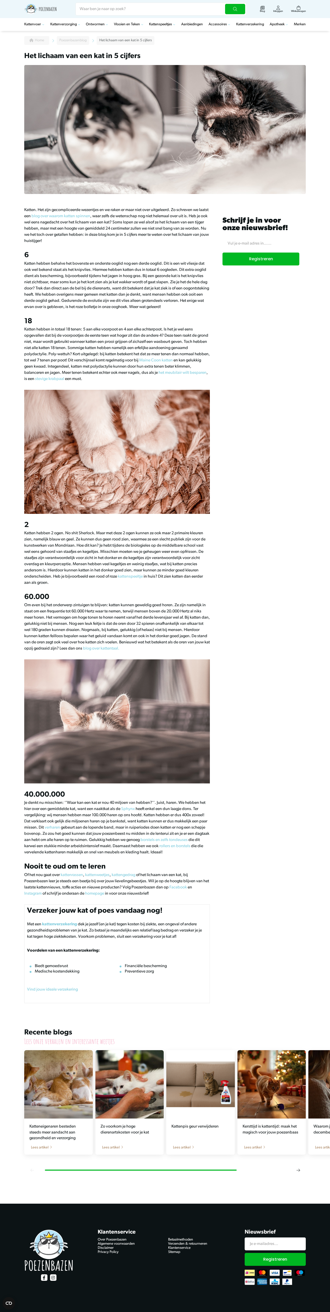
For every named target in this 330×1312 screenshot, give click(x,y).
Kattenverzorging (63, 24)
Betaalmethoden (180, 1240)
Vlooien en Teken (127, 24)
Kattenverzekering (250, 24)
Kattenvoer (32, 24)
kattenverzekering (59, 924)
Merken (300, 24)
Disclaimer (106, 1248)
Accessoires (218, 24)
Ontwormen (95, 24)
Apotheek (277, 24)
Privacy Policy (108, 1252)
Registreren (261, 259)
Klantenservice (179, 1248)
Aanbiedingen (192, 24)
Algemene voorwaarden (116, 1244)
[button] (32, 1170)
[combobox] (161, 9)
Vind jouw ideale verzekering (52, 989)
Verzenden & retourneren (187, 1244)
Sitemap (174, 1252)
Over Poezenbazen (112, 1240)
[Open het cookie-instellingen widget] (9, 1303)
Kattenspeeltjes (160, 24)
